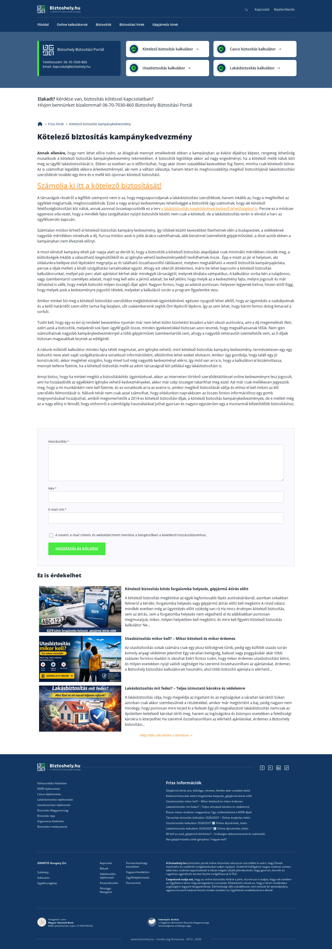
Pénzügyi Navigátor (106, 890)
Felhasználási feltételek (52, 783)
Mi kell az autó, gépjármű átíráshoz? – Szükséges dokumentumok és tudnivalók (215, 834)
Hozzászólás (58, 441)
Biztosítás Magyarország (52, 810)
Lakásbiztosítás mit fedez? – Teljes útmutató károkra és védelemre (208, 807)
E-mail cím (57, 509)
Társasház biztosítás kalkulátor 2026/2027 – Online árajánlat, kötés (208, 818)
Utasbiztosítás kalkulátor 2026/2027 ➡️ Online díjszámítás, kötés (206, 823)
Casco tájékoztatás (49, 794)
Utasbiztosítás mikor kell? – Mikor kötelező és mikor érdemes (204, 801)
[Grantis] (60, 767)
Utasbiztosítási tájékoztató (53, 805)
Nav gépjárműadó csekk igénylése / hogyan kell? (196, 839)
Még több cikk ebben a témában (165, 735)
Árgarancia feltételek (50, 821)
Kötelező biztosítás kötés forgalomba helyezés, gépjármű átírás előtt (209, 796)
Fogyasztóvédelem (138, 872)
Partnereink (133, 883)
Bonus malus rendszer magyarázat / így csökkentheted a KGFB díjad (208, 812)
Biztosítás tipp (46, 816)
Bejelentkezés (284, 9)
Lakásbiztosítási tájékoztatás (55, 799)
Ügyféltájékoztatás (138, 877)
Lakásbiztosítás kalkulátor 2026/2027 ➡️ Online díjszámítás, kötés (207, 828)
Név (52, 488)
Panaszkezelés (109, 883)
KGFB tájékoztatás (48, 789)
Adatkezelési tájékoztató (108, 875)
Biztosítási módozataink (52, 827)
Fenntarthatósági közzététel (136, 865)
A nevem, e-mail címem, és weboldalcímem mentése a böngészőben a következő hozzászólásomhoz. (131, 535)
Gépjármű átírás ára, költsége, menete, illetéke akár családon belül (208, 790)
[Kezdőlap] (40, 124)
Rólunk (104, 868)
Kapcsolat (262, 9)
